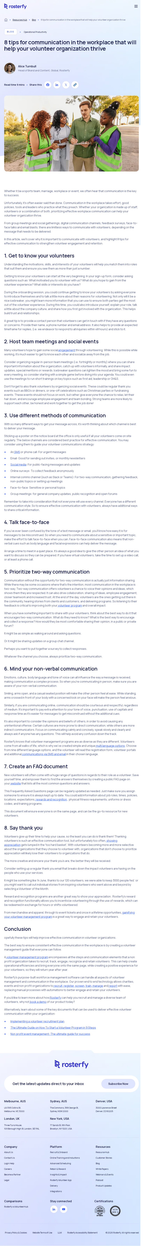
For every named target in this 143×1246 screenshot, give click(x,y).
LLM (60, 1232)
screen (79, 986)
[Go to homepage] (15, 6)
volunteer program (69, 605)
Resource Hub (102, 1152)
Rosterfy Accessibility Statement (82, 1232)
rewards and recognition (51, 799)
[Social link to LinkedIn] (54, 1209)
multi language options (110, 746)
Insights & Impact (58, 1174)
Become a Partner (12, 1174)
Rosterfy (55, 998)
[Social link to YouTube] (63, 1209)
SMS (17, 452)
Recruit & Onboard (58, 1152)
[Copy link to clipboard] (75, 85)
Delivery (54, 1185)
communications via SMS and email (44, 754)
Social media (18, 464)
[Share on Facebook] (48, 85)
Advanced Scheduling (60, 1163)
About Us (8, 1152)
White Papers (102, 1169)
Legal (6, 1180)
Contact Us (9, 1157)
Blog (34, 19)
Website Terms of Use (42, 1232)
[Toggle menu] (136, 6)
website (15, 783)
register (68, 986)
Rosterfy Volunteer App (61, 1180)
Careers (8, 1169)
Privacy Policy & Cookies (16, 1232)
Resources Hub (20, 19)
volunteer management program (27, 957)
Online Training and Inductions (65, 1157)
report (112, 986)
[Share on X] (66, 85)
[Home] (6, 20)
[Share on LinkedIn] (57, 85)
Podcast (99, 1180)
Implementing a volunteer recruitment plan (37, 1021)
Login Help (9, 1163)
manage (97, 986)
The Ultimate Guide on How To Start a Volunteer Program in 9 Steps (53, 1028)
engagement (66, 350)
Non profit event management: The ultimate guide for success (50, 1034)
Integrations (56, 1191)
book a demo (37, 1002)
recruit (57, 986)
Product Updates (104, 1185)
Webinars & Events (104, 1174)
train (88, 986)
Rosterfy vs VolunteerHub (16, 1206)
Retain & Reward (58, 1169)
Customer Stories (104, 1157)
